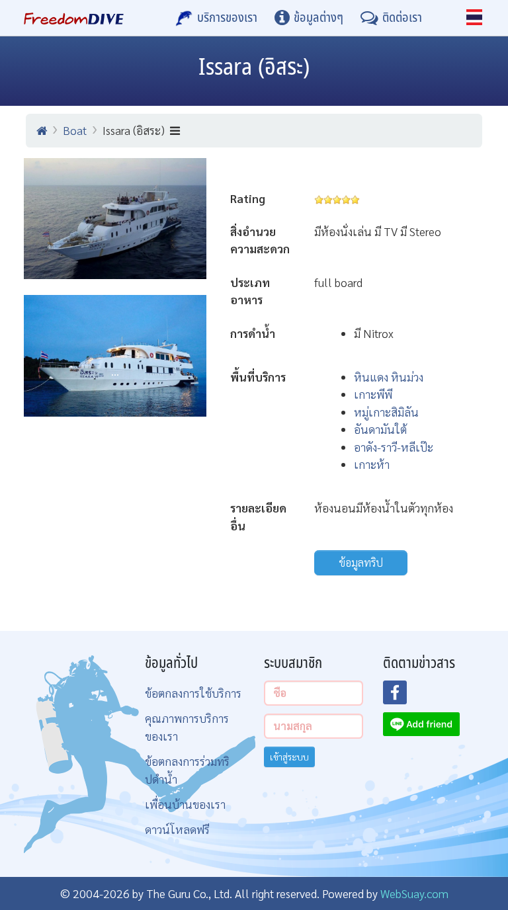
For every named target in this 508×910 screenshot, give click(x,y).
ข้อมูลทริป (361, 562)
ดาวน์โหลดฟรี (177, 829)
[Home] (41, 130)
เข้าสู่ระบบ (289, 757)
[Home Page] (74, 18)
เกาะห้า (372, 464)
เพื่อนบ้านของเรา (185, 803)
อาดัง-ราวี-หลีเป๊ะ (393, 446)
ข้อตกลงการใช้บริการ (193, 692)
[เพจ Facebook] (403, 696)
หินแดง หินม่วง (388, 376)
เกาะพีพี (373, 393)
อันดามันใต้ (380, 428)
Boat (75, 130)
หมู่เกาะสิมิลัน (386, 411)
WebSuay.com (414, 893)
